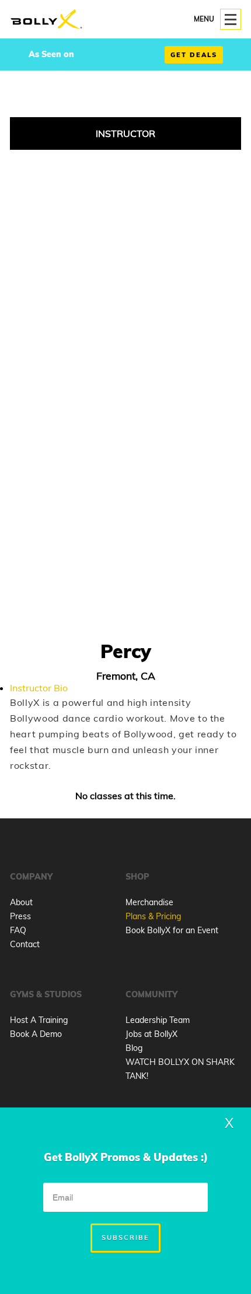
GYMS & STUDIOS (46, 994)
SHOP (137, 876)
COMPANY (31, 876)
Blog (134, 1048)
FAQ (18, 930)
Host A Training (39, 1020)
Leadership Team (158, 1020)
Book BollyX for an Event (172, 930)
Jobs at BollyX (151, 1034)
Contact (25, 944)
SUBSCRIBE (125, 1237)
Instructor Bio (39, 688)
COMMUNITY (151, 994)
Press (20, 916)
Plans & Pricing (153, 916)
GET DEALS (193, 55)
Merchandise (149, 902)
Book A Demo (36, 1034)
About (21, 902)
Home (46, 19)
